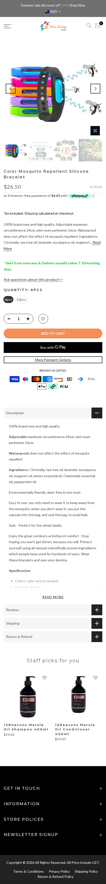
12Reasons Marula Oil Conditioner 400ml (75, 729)
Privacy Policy (59, 871)
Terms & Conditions (28, 871)
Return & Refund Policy (55, 876)
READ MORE (53, 597)
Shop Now (77, 5)
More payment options (53, 360)
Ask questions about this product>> (33, 279)
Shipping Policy (86, 871)
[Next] (95, 89)
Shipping (31, 213)
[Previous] (11, 89)
